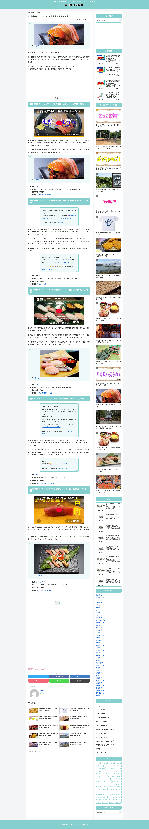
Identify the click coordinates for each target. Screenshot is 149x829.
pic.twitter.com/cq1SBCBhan (51, 427)
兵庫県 (99, 658)
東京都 (99, 617)
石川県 (99, 632)
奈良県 (99, 660)
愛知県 (99, 645)
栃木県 (99, 610)
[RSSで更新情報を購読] (43, 693)
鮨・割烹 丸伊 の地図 (44, 590)
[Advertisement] (59, 83)
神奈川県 (100, 620)
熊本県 (99, 688)
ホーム (98, 706)
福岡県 (99, 680)
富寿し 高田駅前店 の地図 (45, 483)
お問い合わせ (100, 713)
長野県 (99, 637)
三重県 (99, 647)
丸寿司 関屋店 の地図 (44, 194)
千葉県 (99, 615)
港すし (37, 378)
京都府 (99, 653)
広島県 (99, 670)
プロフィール (100, 749)
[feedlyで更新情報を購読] (41, 693)
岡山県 (99, 668)
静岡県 (99, 642)
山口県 (99, 673)
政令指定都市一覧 (101, 721)
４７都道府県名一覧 (102, 717)
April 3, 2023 (63, 468)
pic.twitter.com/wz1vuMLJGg (61, 463)
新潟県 (31, 669)
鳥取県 (99, 665)
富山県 (99, 630)
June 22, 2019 (62, 222)
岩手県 (99, 600)
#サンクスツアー (51, 218)
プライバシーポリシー (103, 752)
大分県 (99, 690)
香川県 (99, 675)
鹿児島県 (100, 693)
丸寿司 (37, 46)
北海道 (99, 595)
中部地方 (38, 669)
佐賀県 (99, 683)
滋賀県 (99, 650)
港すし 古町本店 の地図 (44, 393)
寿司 (43, 669)
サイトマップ (100, 710)
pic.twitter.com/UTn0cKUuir (66, 218)
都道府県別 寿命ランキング (105, 737)
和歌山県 (100, 663)
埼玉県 (99, 612)
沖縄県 (99, 695)
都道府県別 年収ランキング (105, 733)
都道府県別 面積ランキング (105, 745)
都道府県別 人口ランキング (105, 741)
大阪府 (99, 655)
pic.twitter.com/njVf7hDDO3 (64, 262)
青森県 (99, 597)
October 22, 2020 (47, 269)
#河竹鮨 (71, 215)
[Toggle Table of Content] (61, 98)
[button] (80, 681)
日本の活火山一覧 (101, 725)
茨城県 (99, 607)
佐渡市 (99, 625)
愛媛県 (99, 678)
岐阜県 (99, 640)
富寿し (38, 474)
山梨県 (99, 635)
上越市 (99, 627)
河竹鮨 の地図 (41, 284)
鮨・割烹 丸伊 (39, 575)
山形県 (99, 605)
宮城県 (99, 602)
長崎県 (99, 685)
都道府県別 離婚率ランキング (105, 729)
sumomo (42, 690)
